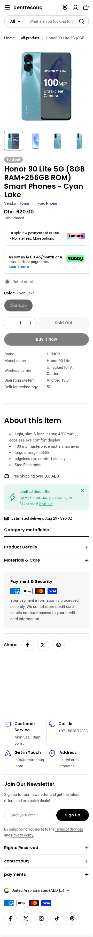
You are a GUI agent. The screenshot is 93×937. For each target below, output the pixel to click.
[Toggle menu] (7, 7)
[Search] (82, 21)
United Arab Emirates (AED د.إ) (37, 890)
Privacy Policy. (22, 835)
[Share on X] (43, 645)
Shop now (46, 503)
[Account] (75, 7)
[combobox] (46, 21)
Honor (24, 203)
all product (30, 38)
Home (9, 38)
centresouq (28, 7)
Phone (51, 203)
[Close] (83, 490)
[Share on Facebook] (27, 645)
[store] (65, 7)
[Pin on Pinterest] (58, 645)
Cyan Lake (21, 307)
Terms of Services (69, 829)
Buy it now (46, 339)
